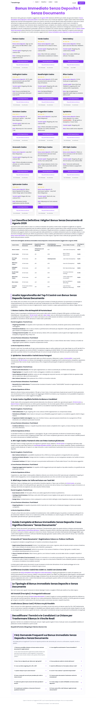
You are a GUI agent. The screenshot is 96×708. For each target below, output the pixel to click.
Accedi (74, 3)
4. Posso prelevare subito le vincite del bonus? (62, 661)
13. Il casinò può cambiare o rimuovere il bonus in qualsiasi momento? (27, 689)
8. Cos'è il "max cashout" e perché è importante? (63, 670)
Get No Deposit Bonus (22, 61)
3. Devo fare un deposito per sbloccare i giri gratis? (28, 661)
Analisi (50, 2)
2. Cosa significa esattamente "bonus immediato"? (63, 647)
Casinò (37, 2)
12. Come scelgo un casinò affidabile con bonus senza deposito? (64, 682)
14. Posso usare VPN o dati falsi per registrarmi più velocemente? (63, 689)
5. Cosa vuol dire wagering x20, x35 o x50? (25, 666)
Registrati (81, 3)
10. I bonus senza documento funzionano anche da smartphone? (63, 676)
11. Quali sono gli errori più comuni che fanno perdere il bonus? (28, 682)
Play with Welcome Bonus (22, 65)
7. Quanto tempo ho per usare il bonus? (24, 670)
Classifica (43, 2)
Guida (56, 2)
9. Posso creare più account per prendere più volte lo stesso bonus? (28, 676)
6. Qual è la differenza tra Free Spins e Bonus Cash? (63, 666)
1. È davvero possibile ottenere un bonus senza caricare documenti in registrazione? (29, 648)
